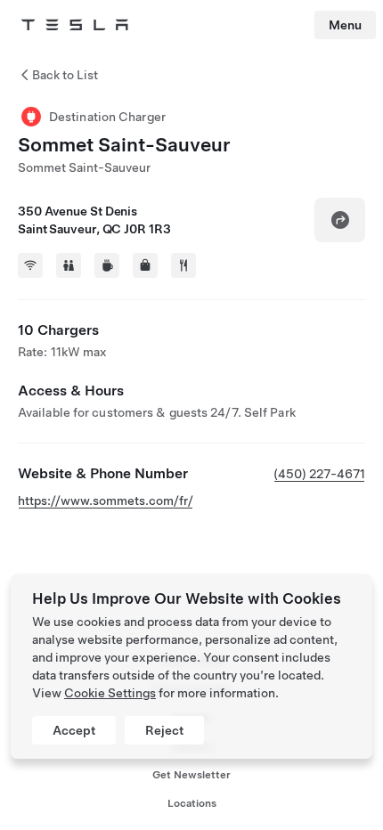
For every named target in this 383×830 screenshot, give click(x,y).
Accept (74, 730)
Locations (191, 803)
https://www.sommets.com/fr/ (105, 500)
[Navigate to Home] (75, 25)
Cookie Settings (110, 693)
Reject (164, 730)
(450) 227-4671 (319, 474)
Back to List (65, 75)
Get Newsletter (191, 775)
